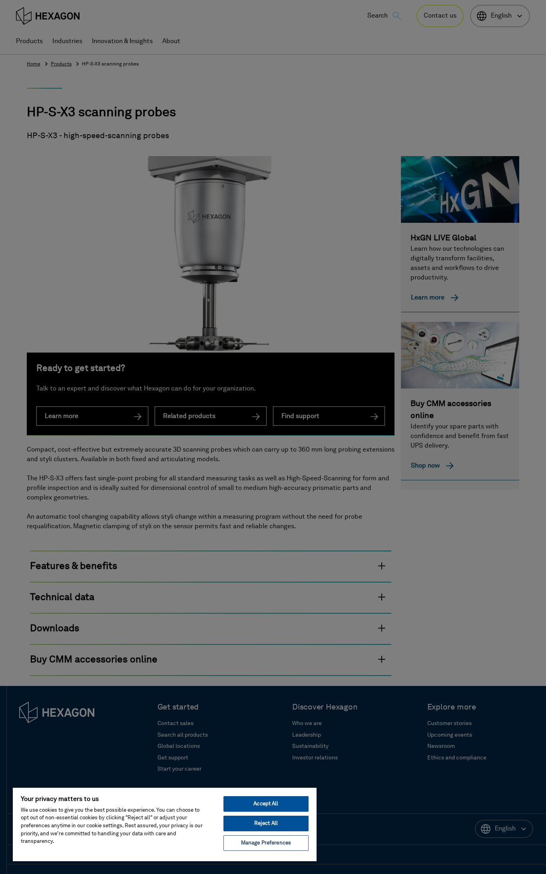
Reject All (266, 823)
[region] (165, 824)
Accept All (265, 804)
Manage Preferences (266, 843)
